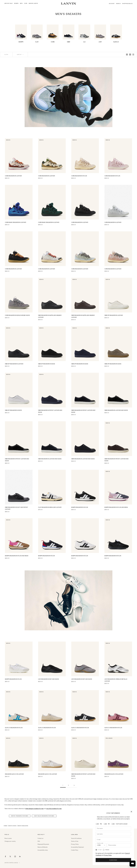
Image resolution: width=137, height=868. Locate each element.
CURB (25, 3)
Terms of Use (74, 841)
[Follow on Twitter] (10, 856)
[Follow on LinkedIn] (20, 856)
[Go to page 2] (74, 785)
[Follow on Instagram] (15, 856)
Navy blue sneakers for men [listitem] (44, 815)
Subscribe (113, 860)
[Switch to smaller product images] (130, 54)
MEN (21, 3)
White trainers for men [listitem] (19, 815)
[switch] (97, 824)
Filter (6, 54)
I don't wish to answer (121, 824)
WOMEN (16, 3)
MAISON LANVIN (33, 3)
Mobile (107, 849)
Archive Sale (8, 3)
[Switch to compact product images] (133, 54)
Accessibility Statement (77, 847)
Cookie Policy (74, 850)
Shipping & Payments (43, 844)
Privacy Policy (108, 855)
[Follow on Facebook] (5, 856)
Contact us (40, 838)
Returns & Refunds (43, 847)
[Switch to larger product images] (127, 54)
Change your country (10, 841)
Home (5, 825)
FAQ (39, 841)
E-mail (99, 849)
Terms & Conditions (76, 838)
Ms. (101, 824)
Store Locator (8, 838)
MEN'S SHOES (12, 825)
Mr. (109, 824)
